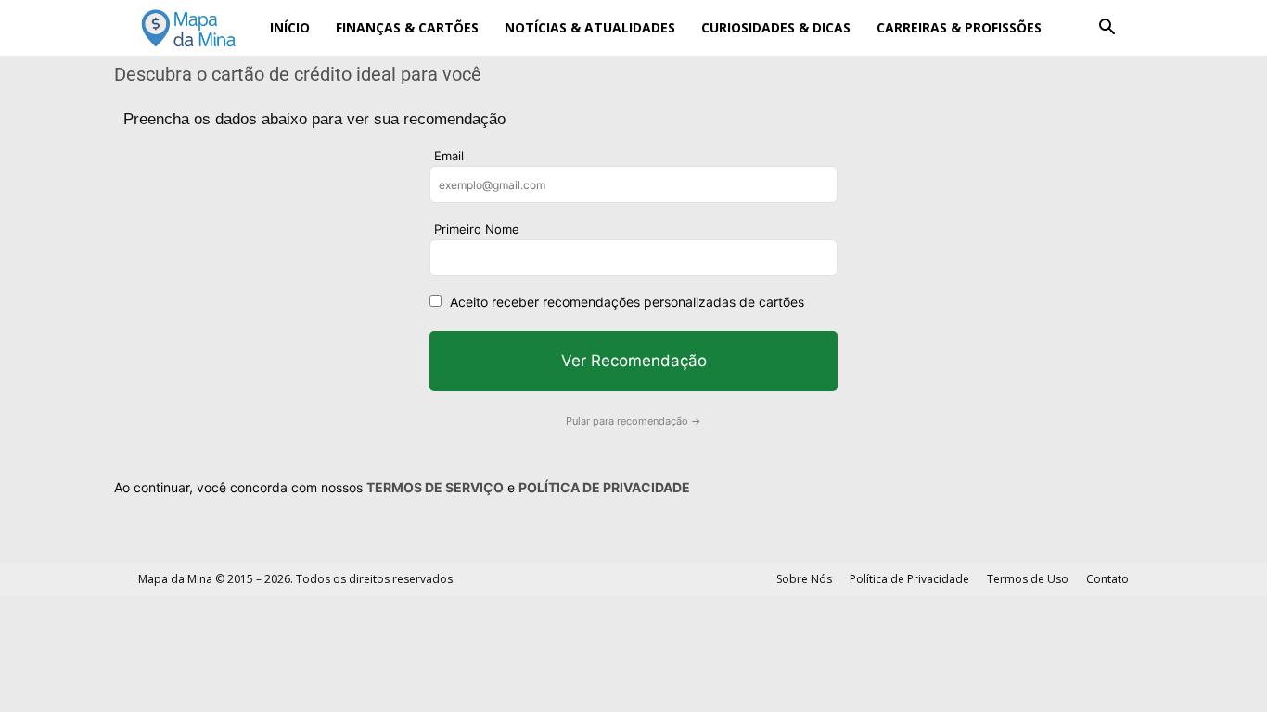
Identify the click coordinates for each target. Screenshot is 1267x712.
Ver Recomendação (634, 360)
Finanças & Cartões (407, 27)
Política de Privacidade (909, 579)
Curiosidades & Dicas (776, 27)
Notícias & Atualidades (590, 27)
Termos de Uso (1028, 579)
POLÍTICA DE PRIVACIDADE (604, 487)
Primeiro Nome (476, 229)
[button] (1106, 29)
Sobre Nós (804, 579)
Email (449, 155)
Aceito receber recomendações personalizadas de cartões (627, 302)
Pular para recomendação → (633, 420)
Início (290, 27)
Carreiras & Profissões (959, 27)
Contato (1107, 579)
